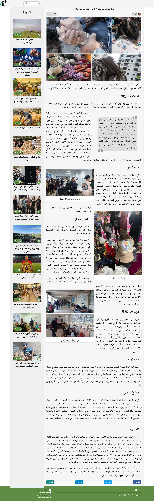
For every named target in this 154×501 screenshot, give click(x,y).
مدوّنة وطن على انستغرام (43, 495)
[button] (137, 482)
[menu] (150, 3)
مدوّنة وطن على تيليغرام (43, 497)
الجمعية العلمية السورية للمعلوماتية (127, 495)
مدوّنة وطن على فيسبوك (43, 490)
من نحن (133, 490)
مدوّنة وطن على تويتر (44, 492)
